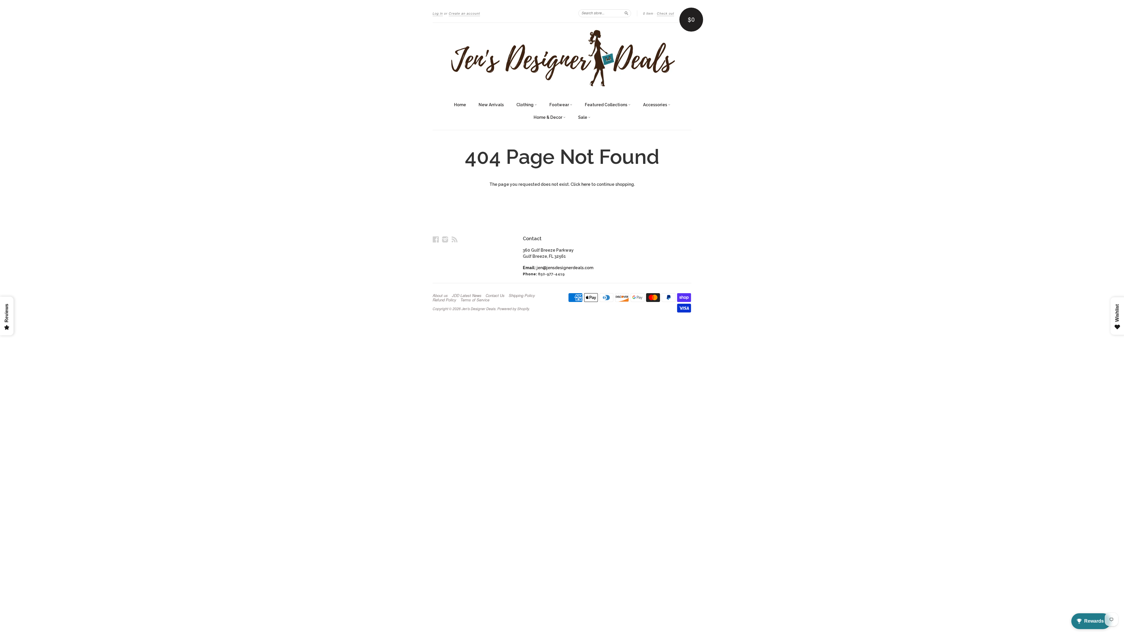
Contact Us (495, 295)
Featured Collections (606, 104)
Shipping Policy (522, 295)
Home (460, 104)
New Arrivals (491, 104)
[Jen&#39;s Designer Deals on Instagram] (445, 239)
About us (440, 295)
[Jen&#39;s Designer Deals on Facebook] (436, 239)
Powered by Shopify (513, 308)
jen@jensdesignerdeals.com (565, 267)
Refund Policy (444, 300)
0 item (648, 13)
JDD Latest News (467, 295)
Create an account (464, 13)
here (585, 184)
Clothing (525, 104)
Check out (665, 13)
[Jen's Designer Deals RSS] (454, 239)
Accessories (655, 104)
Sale (583, 117)
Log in (438, 13)
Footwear (559, 104)
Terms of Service (474, 300)
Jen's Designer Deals (479, 308)
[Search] (626, 13)
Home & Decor (548, 117)
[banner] (562, 58)
